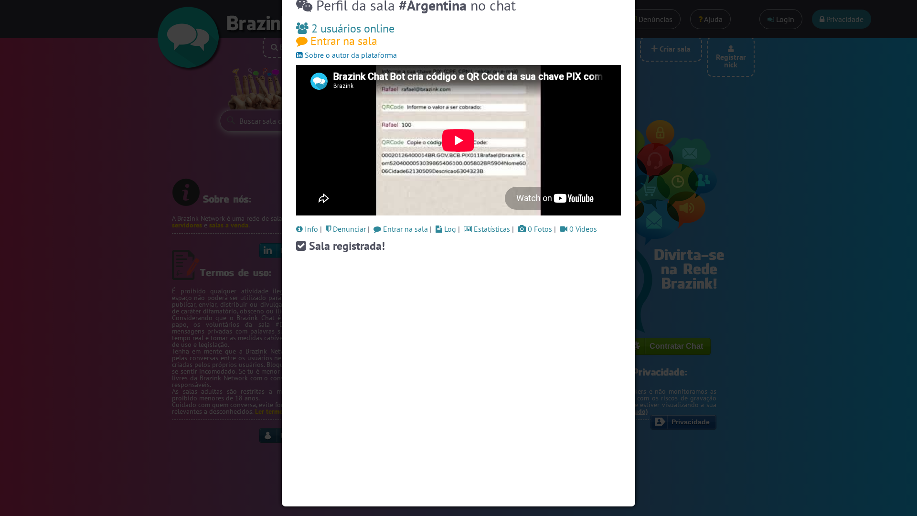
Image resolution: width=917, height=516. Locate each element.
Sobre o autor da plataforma (350, 55)
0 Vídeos (582, 229)
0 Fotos (539, 229)
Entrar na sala (342, 40)
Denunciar (348, 229)
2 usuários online (352, 28)
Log (449, 229)
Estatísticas (491, 229)
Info (310, 229)
